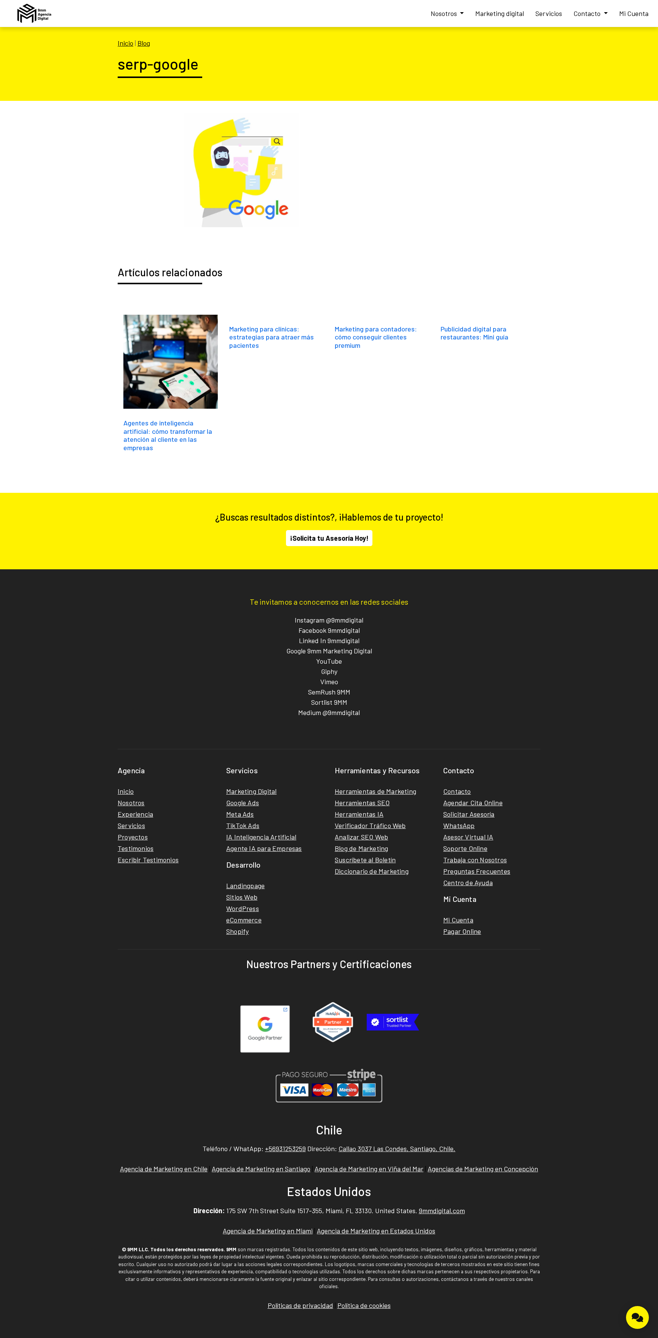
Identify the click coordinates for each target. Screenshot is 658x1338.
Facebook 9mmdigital (329, 630)
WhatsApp (459, 825)
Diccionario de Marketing (372, 871)
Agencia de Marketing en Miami (268, 1230)
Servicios (548, 13)
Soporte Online (465, 848)
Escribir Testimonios (148, 859)
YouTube (329, 661)
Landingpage (245, 885)
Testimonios (135, 848)
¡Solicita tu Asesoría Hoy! (329, 538)
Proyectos (133, 837)
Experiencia (135, 814)
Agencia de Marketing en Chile (164, 1168)
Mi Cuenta (633, 13)
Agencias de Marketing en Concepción (483, 1168)
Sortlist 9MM (329, 702)
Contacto (587, 13)
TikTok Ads (242, 825)
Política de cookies (364, 1305)
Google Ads (242, 802)
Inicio (125, 43)
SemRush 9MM (329, 692)
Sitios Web (241, 897)
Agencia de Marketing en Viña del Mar (369, 1168)
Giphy (329, 671)
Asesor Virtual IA (468, 837)
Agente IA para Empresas (264, 848)
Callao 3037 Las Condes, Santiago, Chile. (397, 1148)
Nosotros (444, 13)
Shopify (237, 931)
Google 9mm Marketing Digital (329, 651)
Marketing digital (499, 13)
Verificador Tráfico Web (370, 825)
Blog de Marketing (361, 848)
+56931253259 (285, 1148)
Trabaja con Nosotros (475, 859)
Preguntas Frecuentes (476, 871)
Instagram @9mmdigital (329, 620)
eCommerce (244, 920)
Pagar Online (462, 931)
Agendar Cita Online (473, 802)
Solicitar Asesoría (469, 814)
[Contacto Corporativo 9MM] (637, 1317)
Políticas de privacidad (300, 1305)
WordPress (242, 908)
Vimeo (329, 681)
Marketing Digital (251, 791)
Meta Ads (240, 814)
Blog (143, 43)
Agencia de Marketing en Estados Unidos (376, 1230)
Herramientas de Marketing (375, 791)
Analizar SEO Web (361, 837)
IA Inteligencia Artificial (261, 837)
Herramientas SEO (362, 802)
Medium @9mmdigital (329, 712)
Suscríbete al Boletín (365, 859)
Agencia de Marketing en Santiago (261, 1168)
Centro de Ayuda (468, 882)
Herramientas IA (359, 814)
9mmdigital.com (442, 1210)
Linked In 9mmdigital (329, 640)
